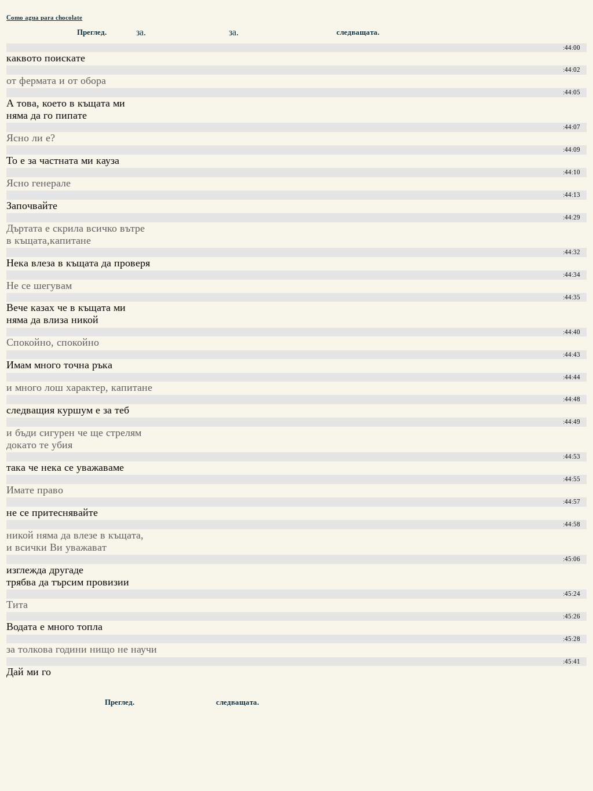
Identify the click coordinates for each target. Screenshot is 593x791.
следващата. (357, 32)
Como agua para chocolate (44, 17)
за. (141, 32)
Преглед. (92, 32)
